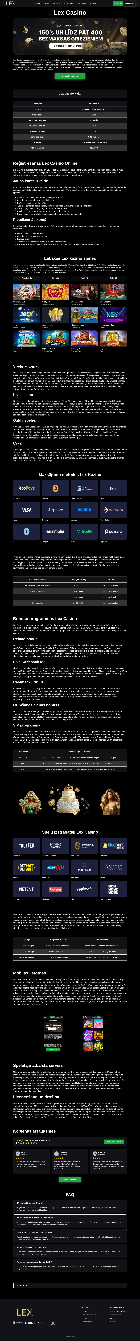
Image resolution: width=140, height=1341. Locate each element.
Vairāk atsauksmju (70, 1179)
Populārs (25, 278)
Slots (112, 278)
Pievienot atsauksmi (114, 1141)
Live (54, 278)
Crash (82, 278)
